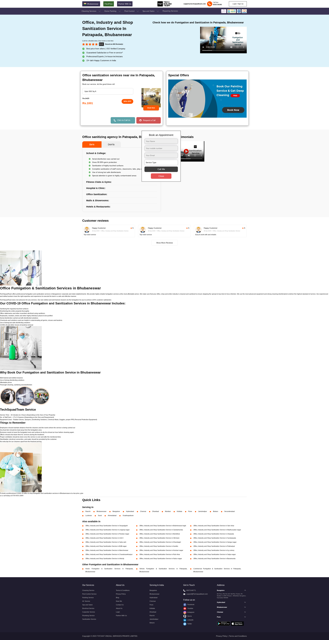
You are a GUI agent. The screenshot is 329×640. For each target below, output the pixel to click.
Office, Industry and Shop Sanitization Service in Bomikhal (159, 534)
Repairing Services (170, 11)
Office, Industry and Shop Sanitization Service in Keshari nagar (161, 550)
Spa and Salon (149, 11)
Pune (190, 511)
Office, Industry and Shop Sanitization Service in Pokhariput (214, 546)
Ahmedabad (112, 515)
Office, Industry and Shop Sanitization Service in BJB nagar (106, 546)
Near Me (119, 601)
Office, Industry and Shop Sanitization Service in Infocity (104, 558)
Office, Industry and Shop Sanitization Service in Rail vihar (159, 554)
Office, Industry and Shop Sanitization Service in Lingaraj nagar (107, 530)
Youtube (190, 608)
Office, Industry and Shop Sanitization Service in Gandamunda (161, 530)
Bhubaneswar (101, 511)
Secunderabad (229, 511)
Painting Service (88, 598)
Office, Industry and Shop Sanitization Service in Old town (159, 538)
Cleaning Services (89, 11)
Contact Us (120, 605)
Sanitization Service (89, 619)
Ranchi (87, 511)
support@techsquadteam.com (195, 4)
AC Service (86, 601)
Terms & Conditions (123, 590)
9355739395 (217, 5)
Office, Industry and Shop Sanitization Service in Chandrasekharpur (108, 554)
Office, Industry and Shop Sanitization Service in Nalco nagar (160, 558)
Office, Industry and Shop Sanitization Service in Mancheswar (106, 550)
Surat (100, 515)
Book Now (151, 108)
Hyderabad (130, 511)
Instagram (190, 612)
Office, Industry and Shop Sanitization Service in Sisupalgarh (106, 526)
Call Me (161, 169)
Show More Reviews (164, 243)
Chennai (143, 511)
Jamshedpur (202, 511)
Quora (189, 616)
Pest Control (129, 11)
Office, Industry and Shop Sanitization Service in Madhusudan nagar (217, 530)
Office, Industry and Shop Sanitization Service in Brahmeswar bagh (162, 526)
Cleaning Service (88, 590)
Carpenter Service (88, 612)
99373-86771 (191, 590)
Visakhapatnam (128, 515)
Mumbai (168, 511)
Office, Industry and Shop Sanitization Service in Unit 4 (104, 538)
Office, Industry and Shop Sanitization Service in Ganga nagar (214, 542)
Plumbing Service (88, 615)
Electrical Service (88, 608)
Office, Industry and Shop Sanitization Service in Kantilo (158, 546)
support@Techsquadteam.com (197, 594)
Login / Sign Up (237, 4)
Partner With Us (124, 4)
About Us (119, 608)
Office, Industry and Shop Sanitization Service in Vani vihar (213, 526)
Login (118, 612)
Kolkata (179, 511)
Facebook (190, 604)
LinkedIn (190, 620)
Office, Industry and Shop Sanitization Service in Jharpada (213, 534)
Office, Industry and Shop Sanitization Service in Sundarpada (214, 538)
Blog (117, 598)
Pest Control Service (89, 594)
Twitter (189, 624)
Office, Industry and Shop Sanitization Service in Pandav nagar (107, 534)
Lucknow (88, 515)
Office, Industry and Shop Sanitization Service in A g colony (213, 550)
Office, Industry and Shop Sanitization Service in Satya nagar (214, 554)
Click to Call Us (123, 120)
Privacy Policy (121, 594)
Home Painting (110, 11)
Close (161, 176)
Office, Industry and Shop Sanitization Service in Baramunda (214, 558)
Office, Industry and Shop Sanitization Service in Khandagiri (160, 542)
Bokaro (215, 511)
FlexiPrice (109, 4)
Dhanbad (155, 511)
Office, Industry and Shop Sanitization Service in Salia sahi (105, 542)
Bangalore (116, 511)
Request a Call (149, 120)
